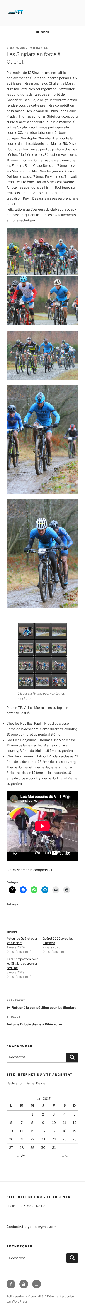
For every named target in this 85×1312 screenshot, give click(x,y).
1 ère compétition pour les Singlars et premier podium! (22, 963)
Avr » (64, 1156)
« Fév (21, 1156)
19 (74, 1131)
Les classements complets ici (29, 870)
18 (64, 1131)
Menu (45, 32)
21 (22, 1139)
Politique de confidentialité (25, 1296)
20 (11, 1139)
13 (11, 1131)
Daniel (42, 47)
